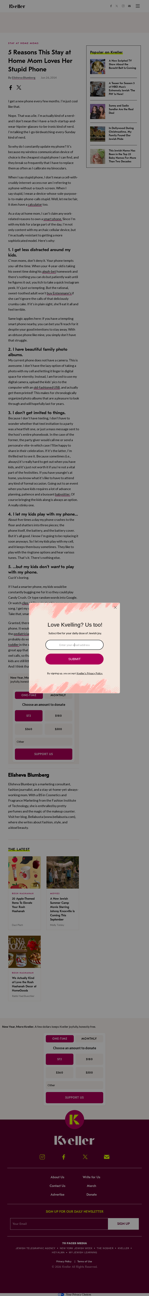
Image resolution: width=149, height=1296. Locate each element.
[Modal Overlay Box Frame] (74, 648)
